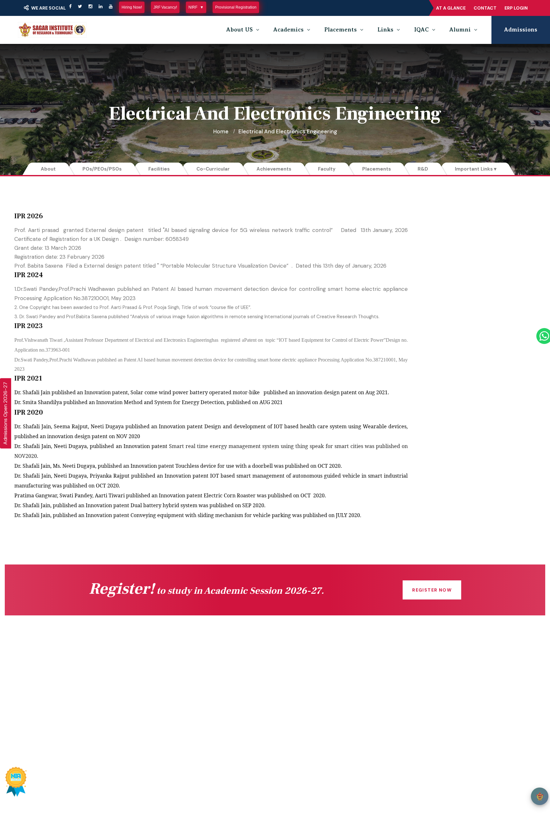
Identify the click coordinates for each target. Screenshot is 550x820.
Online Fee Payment (124, 683)
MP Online (206, 708)
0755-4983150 (405, 691)
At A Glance (451, 8)
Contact (485, 8)
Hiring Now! (132, 7)
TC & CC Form (307, 696)
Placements (340, 29)
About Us (109, 696)
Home (221, 131)
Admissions (520, 29)
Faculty (326, 169)
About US (239, 29)
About (48, 169)
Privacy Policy (378, 786)
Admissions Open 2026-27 (5, 413)
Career (298, 721)
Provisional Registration (236, 7)
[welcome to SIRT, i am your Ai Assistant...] (539, 796)
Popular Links (271, 758)
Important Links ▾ (476, 169)
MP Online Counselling (222, 721)
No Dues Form (307, 683)
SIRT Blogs (111, 734)
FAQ (294, 708)
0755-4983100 (405, 704)
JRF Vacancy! (165, 7)
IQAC (421, 29)
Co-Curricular (213, 169)
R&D (423, 169)
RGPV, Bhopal (211, 734)
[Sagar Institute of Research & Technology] (52, 30)
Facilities (159, 169)
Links (385, 29)
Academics (288, 29)
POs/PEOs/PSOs (102, 169)
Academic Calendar (314, 670)
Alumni (460, 29)
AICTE (201, 670)
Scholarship (208, 696)
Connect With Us (119, 670)
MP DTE (204, 683)
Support (451, 786)
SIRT (113, 786)
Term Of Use (418, 786)
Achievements (274, 169)
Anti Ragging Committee (129, 721)
